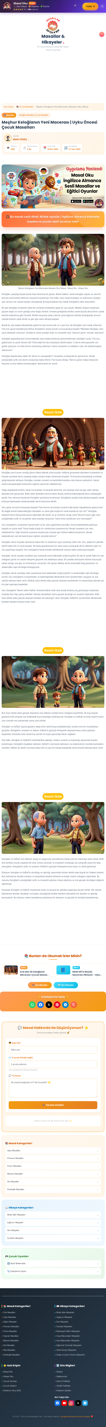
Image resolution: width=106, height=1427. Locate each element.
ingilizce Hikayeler (63, 1317)
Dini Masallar (8, 1345)
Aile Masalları (8, 1350)
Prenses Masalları (10, 1326)
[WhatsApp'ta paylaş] (32, 1004)
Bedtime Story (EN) (11, 1390)
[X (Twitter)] (78, 1403)
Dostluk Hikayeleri (63, 1326)
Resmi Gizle (53, 412)
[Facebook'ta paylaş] (40, 1004)
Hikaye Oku (7, 1376)
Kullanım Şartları (63, 1390)
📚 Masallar (9, 115)
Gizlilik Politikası (62, 1386)
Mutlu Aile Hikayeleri (64, 1312)
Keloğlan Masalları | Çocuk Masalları (33, 115)
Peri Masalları (8, 1312)
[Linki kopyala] (73, 1004)
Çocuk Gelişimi (9, 1386)
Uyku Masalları (9, 1317)
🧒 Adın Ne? (15, 1043)
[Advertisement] (53, 83)
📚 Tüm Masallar (40, 985)
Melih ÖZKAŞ (21, 139)
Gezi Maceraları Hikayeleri (67, 1340)
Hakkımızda (61, 1376)
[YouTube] (64, 1403)
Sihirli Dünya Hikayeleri (65, 1350)
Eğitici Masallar (9, 1322)
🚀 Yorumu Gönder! (53, 1105)
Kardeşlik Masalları (11, 1355)
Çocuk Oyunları (9, 1381)
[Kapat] (102, 6)
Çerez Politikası (62, 1381)
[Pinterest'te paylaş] (57, 1004)
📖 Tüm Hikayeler (66, 985)
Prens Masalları (9, 1331)
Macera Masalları (10, 1340)
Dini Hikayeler (61, 1322)
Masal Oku (7, 1372)
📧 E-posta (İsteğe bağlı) (21, 1057)
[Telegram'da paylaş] (65, 1004)
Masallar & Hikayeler (53, 39)
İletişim (59, 1372)
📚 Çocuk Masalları (24, 107)
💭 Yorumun (15, 1075)
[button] (102, 34)
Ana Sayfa (8, 107)
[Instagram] (71, 1403)
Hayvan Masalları (10, 1336)
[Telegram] (85, 1403)
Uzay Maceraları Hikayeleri (67, 1336)
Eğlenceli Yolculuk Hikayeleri (68, 1345)
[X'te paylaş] (49, 1004)
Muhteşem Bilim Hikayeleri (67, 1331)
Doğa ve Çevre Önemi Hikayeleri (70, 1355)
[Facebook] (57, 1403)
